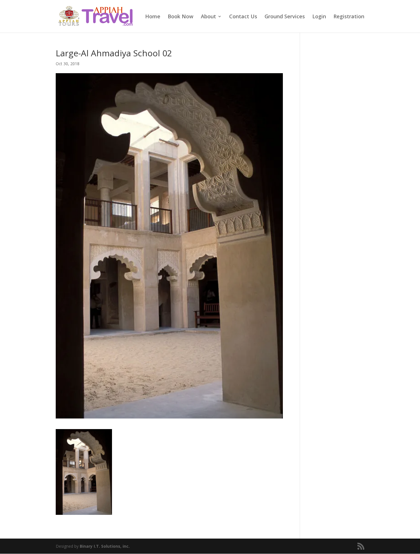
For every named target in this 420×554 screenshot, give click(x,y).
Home (152, 17)
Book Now (180, 17)
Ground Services (285, 17)
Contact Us (243, 17)
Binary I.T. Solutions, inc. (105, 546)
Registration (348, 17)
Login (319, 17)
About (208, 17)
